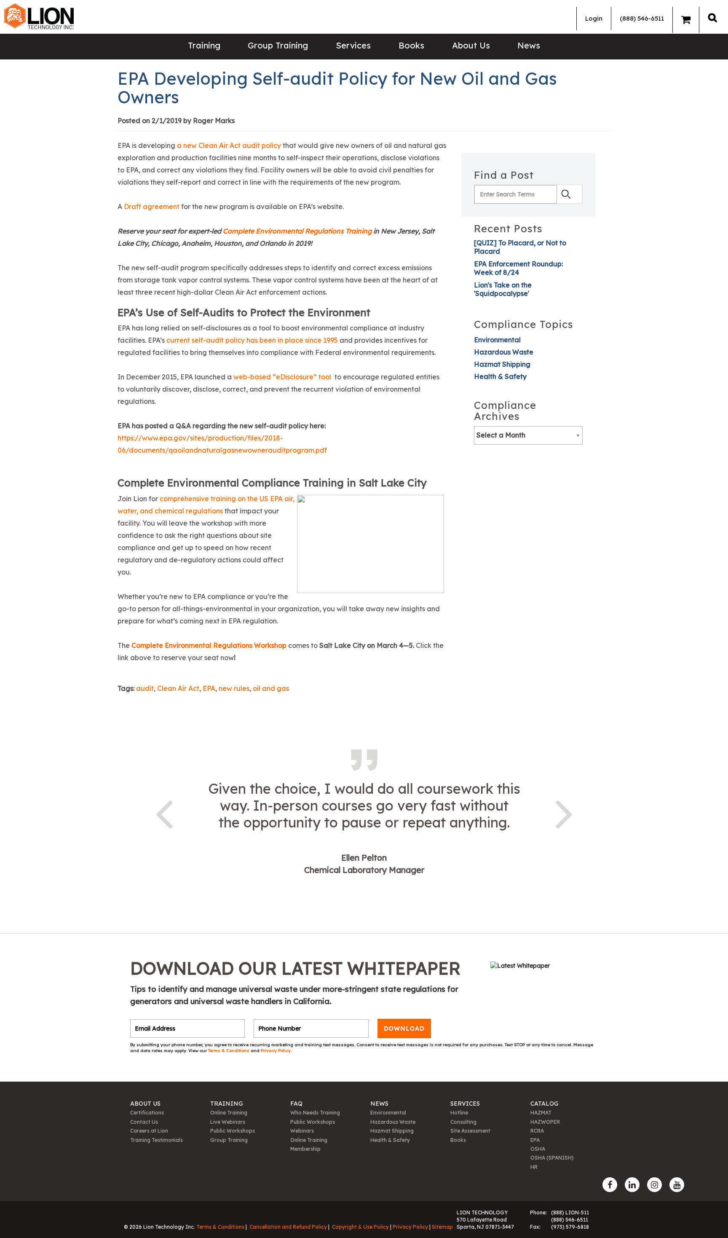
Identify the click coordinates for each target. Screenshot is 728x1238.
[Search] (712, 17)
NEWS (379, 1103)
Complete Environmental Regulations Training (297, 231)
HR (534, 1167)
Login (593, 18)
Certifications (147, 1112)
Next (564, 813)
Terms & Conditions (229, 1050)
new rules (234, 688)
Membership (305, 1149)
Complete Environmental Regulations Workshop (208, 645)
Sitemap (442, 1227)
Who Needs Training (315, 1112)
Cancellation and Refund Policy (288, 1227)
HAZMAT (540, 1112)
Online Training (228, 1112)
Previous (164, 813)
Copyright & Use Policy (360, 1227)
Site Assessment (470, 1131)
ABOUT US (145, 1103)
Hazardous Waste (503, 352)
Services (353, 45)
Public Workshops (232, 1131)
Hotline (459, 1112)
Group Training (278, 45)
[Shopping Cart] (686, 20)
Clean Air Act (178, 688)
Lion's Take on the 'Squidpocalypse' (503, 289)
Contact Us (144, 1122)
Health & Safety (500, 376)
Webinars (302, 1131)
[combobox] (528, 435)
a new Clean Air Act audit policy (229, 145)
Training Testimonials (156, 1140)
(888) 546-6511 (642, 18)
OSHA (537, 1149)
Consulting (463, 1122)
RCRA (537, 1131)
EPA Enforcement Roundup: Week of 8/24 (518, 268)
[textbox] (528, 435)
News (528, 45)
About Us (471, 45)
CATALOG (544, 1103)
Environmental (497, 340)
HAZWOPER (545, 1122)
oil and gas (271, 688)
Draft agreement (151, 206)
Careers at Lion (149, 1131)
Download (404, 1028)
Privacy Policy (276, 1050)
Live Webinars (227, 1122)
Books (411, 45)
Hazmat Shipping (502, 364)
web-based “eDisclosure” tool (282, 377)
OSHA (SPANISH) (552, 1158)
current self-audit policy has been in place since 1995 (252, 340)
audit (145, 688)
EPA (209, 688)
